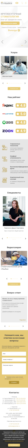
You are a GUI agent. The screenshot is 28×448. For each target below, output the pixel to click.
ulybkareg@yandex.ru (14, 426)
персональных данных (17, 378)
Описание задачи (8, 365)
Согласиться (14, 445)
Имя (4, 353)
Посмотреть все (14, 88)
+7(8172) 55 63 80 (21, 403)
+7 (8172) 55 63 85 (14, 410)
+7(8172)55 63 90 (21, 402)
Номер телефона (7, 359)
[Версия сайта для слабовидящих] (16, 2)
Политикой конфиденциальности (14, 441)
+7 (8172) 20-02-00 (14, 424)
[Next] (25, 41)
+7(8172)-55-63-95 (21, 398)
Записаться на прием (10, 23)
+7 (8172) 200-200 (20, 400)
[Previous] (2, 41)
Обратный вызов (22, 3)
